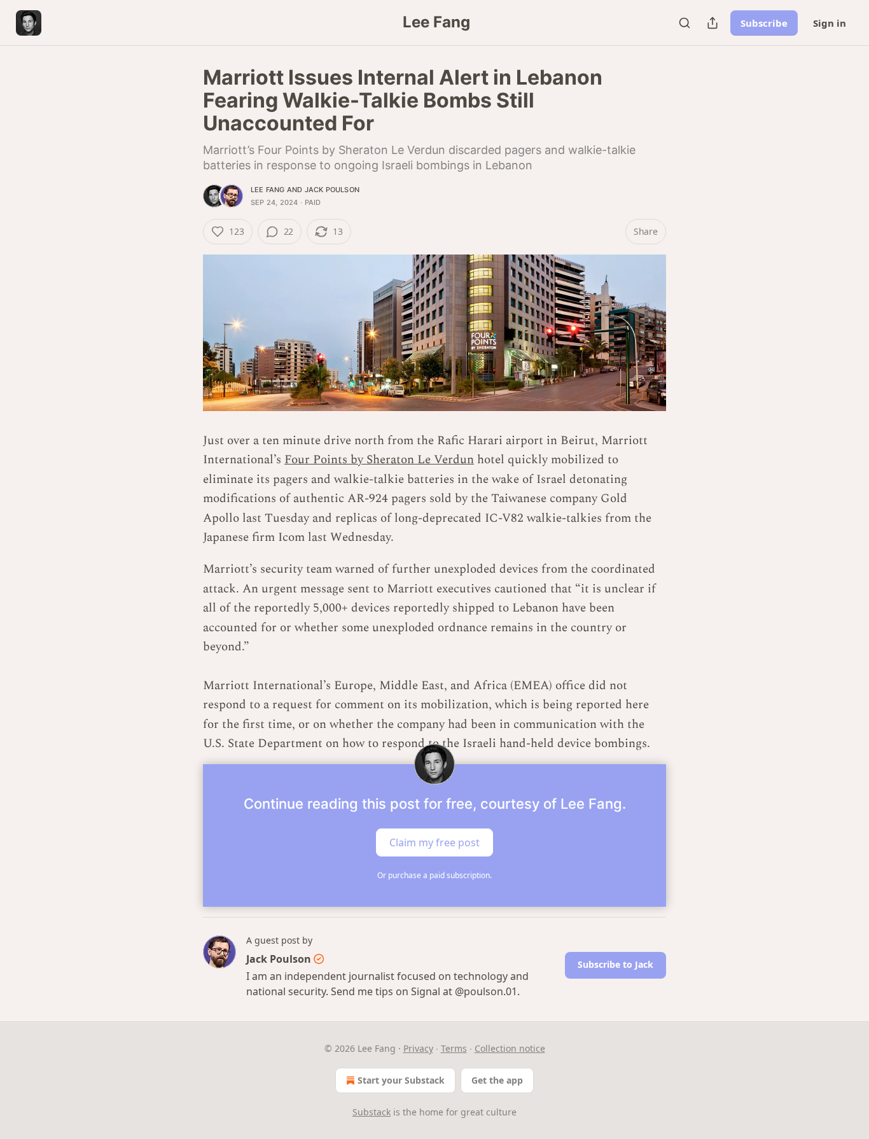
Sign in (829, 23)
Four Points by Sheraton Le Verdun (379, 460)
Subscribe (764, 23)
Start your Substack (401, 1080)
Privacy (418, 1048)
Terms (454, 1048)
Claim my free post (434, 842)
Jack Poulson (332, 189)
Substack (371, 1112)
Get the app (497, 1080)
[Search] (684, 23)
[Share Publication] (712, 23)
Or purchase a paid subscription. (434, 875)
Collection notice (510, 1048)
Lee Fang (268, 189)
